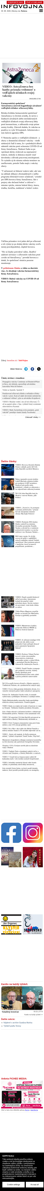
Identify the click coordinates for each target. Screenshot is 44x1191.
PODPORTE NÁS (15, 2)
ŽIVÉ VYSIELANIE (34, 2)
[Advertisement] (22, 35)
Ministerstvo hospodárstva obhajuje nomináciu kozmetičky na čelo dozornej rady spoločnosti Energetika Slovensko (21, 741)
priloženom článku (11, 268)
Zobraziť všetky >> (33, 417)
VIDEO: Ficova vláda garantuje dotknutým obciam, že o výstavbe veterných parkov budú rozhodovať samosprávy (21, 690)
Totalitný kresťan (10, 1012)
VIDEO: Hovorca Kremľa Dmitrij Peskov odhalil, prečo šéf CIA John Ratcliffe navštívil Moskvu (27, 467)
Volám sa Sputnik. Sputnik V (13, 390)
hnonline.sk (12, 360)
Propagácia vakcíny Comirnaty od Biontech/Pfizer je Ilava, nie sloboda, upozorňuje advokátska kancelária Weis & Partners (21, 384)
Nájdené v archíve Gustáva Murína (18, 1023)
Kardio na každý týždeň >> (33, 1015)
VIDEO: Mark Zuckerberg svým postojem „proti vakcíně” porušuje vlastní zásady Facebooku (20, 411)
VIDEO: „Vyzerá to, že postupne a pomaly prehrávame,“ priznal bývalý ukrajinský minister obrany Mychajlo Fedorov (27, 511)
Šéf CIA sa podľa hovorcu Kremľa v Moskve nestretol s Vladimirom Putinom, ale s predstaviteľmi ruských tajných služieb (21, 684)
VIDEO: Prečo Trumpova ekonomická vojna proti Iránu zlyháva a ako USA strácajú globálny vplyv (21, 724)
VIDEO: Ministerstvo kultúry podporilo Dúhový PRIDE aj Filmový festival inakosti (26, 628)
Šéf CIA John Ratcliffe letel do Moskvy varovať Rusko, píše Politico (26, 495)
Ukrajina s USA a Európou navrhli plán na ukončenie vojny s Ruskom (20, 746)
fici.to (27, 1110)
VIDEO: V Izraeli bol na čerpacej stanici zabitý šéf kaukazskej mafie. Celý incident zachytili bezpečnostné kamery (20, 758)
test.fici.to (34, 1110)
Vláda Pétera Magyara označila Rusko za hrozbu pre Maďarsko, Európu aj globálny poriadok (27, 613)
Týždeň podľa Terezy (12, 1026)
